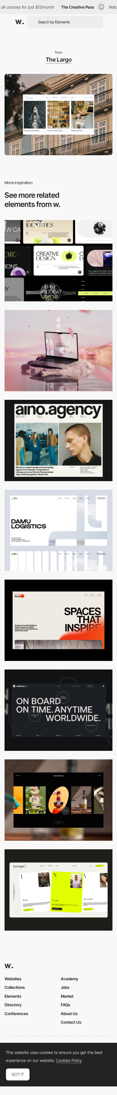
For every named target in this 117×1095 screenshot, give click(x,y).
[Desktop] (58, 260)
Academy (69, 978)
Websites (13, 978)
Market (67, 996)
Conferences (16, 1013)
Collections (15, 987)
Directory (13, 1004)
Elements (13, 996)
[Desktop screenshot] (58, 530)
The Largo (59, 59)
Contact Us (71, 1022)
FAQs (65, 1004)
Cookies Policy (69, 1060)
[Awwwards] (19, 22)
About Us (69, 1013)
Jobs (65, 987)
